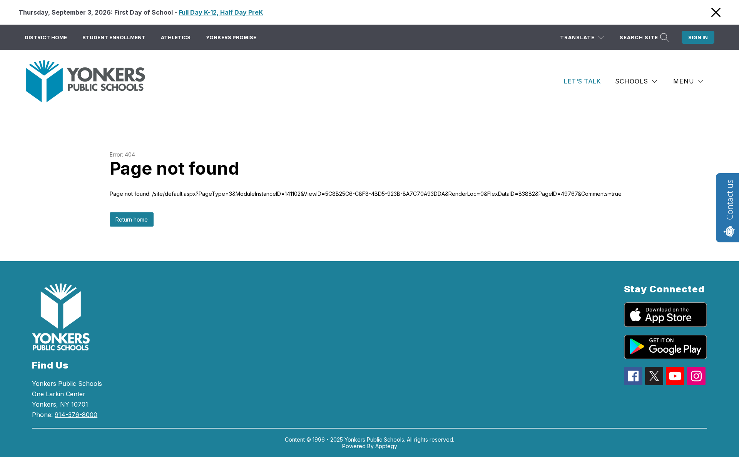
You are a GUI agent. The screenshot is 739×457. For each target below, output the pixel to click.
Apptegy (386, 446)
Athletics (176, 37)
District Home (46, 37)
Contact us (729, 200)
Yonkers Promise (231, 37)
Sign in (698, 37)
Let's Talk (582, 81)
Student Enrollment (113, 37)
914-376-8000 (76, 415)
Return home (131, 219)
